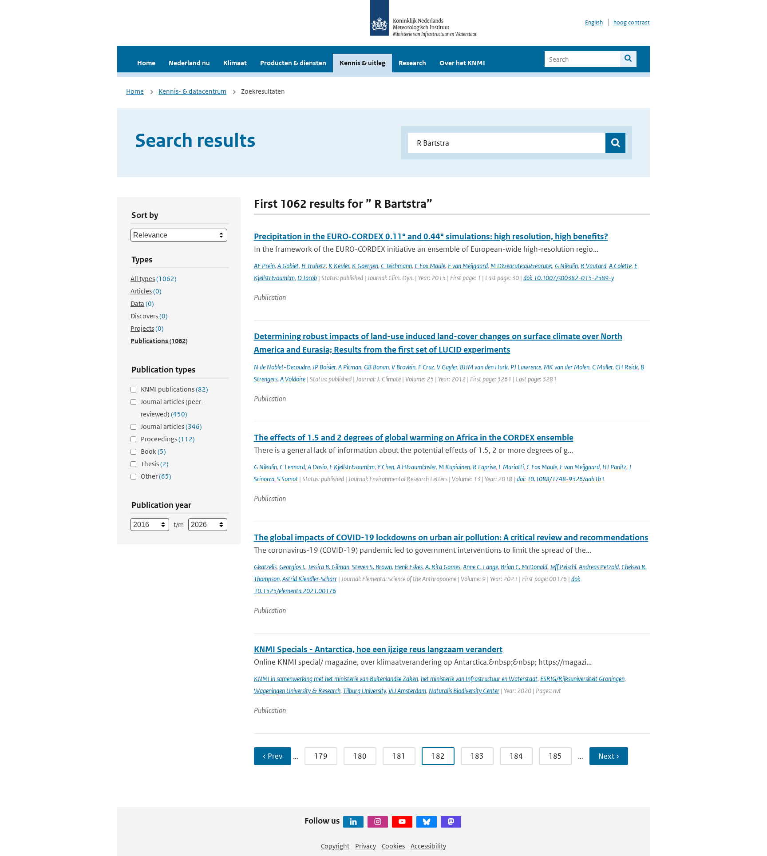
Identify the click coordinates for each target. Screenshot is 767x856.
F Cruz (426, 367)
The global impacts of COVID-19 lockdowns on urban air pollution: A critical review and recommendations (451, 537)
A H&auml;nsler (416, 467)
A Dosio (317, 467)
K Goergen (365, 266)
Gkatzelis (265, 567)
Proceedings (168, 439)
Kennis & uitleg (362, 63)
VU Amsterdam (407, 690)
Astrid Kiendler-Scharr (309, 579)
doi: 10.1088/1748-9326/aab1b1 (561, 479)
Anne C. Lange (480, 567)
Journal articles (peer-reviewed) (172, 407)
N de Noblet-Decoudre (282, 367)
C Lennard (292, 467)
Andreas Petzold (599, 567)
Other (156, 476)
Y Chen (385, 467)
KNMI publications (174, 389)
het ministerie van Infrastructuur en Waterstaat (479, 678)
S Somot (287, 479)
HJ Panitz (614, 467)
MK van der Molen (566, 367)
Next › (608, 756)
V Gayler (447, 367)
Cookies (393, 846)
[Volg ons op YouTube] (402, 821)
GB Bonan (376, 367)
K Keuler (338, 266)
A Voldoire (292, 379)
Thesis (155, 464)
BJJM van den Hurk (484, 367)
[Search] (628, 59)
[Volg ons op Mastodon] (451, 821)
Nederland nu (189, 63)
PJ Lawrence (525, 367)
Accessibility (428, 846)
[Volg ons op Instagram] (378, 821)
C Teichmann (396, 266)
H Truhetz (313, 266)
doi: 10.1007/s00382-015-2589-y (568, 277)
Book (153, 451)
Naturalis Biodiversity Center (464, 690)
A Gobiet (288, 266)
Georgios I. (292, 567)
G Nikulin (566, 266)
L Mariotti (511, 467)
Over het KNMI (462, 63)
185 (555, 756)
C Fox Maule (430, 266)
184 (516, 756)
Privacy (365, 846)
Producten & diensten (293, 63)
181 (399, 756)
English (594, 22)
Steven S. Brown (372, 567)
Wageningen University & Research (297, 690)
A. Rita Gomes (442, 567)
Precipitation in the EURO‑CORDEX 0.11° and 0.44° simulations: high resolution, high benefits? (431, 236)
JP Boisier (324, 367)
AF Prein (264, 266)
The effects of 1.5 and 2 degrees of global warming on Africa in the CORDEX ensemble (413, 437)
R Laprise (484, 467)
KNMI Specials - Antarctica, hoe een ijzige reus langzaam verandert (378, 649)
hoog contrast (631, 22)
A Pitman (349, 367)
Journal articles (171, 426)
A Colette (620, 266)
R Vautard (593, 266)
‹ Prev (272, 756)
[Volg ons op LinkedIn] (353, 821)
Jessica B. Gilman (328, 567)
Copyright (335, 846)
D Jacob (307, 277)
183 (477, 756)
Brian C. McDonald (524, 567)
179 (321, 756)
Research (412, 63)
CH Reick (626, 367)
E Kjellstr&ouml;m (352, 467)
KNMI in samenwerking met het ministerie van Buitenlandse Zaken (336, 678)
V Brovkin (403, 367)
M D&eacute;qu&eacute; (521, 266)
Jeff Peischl (563, 567)
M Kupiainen (454, 467)
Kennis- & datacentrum (192, 91)
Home (146, 63)
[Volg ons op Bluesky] (427, 821)
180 (360, 756)
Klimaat (235, 63)
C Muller (602, 367)
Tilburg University (364, 690)
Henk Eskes (409, 567)
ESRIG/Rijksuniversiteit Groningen (582, 678)
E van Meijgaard (468, 266)
